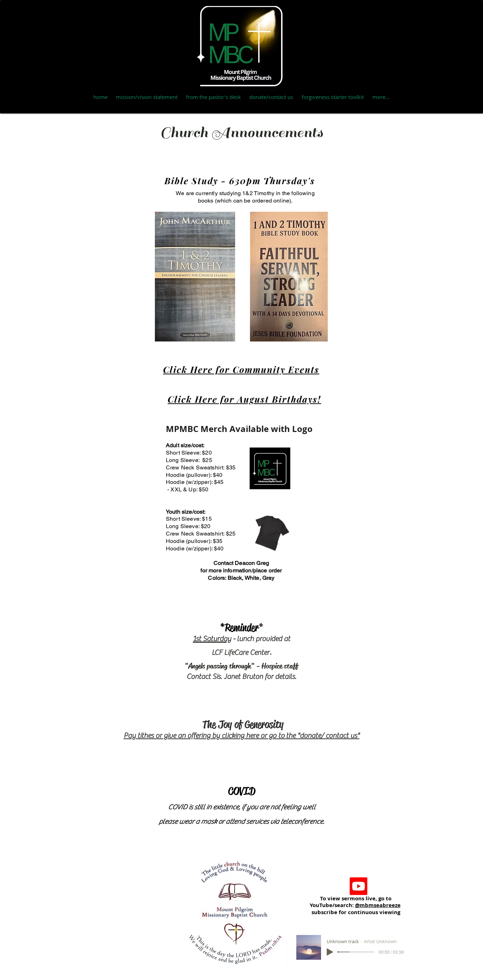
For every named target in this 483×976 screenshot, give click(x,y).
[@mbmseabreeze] (358, 886)
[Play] (330, 951)
